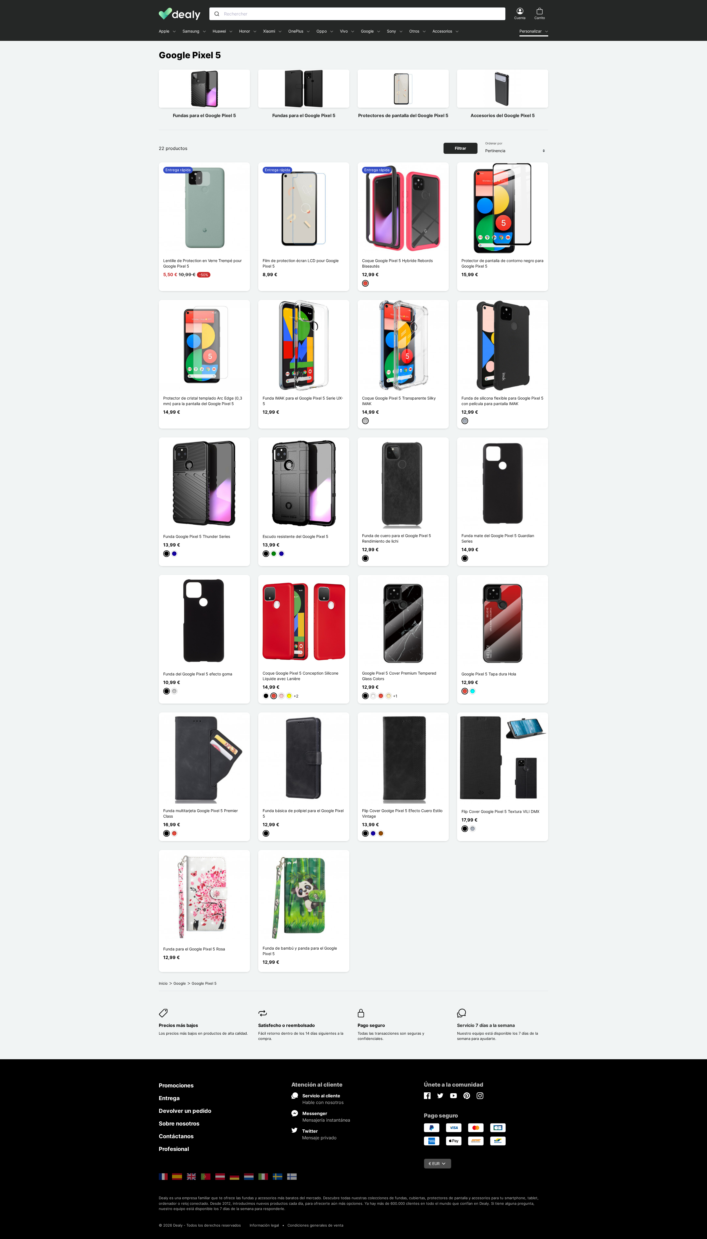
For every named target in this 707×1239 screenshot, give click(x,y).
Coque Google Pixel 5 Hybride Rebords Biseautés (397, 263)
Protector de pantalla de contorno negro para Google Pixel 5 (502, 263)
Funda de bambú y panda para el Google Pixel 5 (300, 951)
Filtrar (460, 148)
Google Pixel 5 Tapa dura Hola (488, 674)
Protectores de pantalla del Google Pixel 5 (403, 115)
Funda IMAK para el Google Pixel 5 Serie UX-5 (303, 401)
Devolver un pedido (185, 1111)
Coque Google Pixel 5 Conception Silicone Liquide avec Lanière (300, 676)
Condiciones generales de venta (315, 1225)
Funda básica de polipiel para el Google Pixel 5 (303, 813)
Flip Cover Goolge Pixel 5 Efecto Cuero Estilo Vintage (402, 813)
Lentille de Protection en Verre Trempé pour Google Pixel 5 (202, 263)
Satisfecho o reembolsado (286, 1025)
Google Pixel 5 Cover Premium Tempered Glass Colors (399, 676)
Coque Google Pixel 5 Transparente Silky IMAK (399, 401)
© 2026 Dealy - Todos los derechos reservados (200, 1225)
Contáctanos (176, 1136)
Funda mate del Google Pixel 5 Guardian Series (497, 538)
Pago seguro (371, 1025)
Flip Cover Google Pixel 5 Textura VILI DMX (500, 811)
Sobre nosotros (179, 1123)
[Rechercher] (217, 14)
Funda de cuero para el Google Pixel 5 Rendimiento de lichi (396, 538)
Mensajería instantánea (326, 1120)
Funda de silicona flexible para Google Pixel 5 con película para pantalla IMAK (502, 401)
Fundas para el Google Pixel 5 (204, 115)
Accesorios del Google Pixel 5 (503, 115)
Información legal (264, 1225)
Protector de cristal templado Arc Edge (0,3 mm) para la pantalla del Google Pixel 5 (202, 401)
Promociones (176, 1085)
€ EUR (434, 1163)
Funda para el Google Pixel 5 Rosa (194, 949)
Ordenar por (493, 143)
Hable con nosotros (323, 1102)
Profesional (174, 1149)
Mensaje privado (319, 1137)
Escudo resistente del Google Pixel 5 (295, 536)
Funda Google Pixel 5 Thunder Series (196, 536)
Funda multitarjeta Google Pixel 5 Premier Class (200, 813)
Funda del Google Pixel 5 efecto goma (197, 674)
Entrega (169, 1098)
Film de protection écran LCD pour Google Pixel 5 (301, 263)
